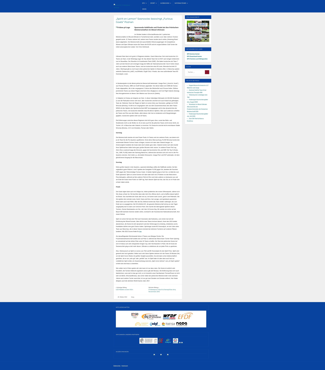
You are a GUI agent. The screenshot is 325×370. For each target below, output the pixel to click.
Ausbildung (164, 3)
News (144, 9)
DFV (143, 3)
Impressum (125, 365)
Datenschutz (117, 365)
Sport (152, 3)
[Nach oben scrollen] (321, 366)
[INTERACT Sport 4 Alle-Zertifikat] (154, 355)
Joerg (132, 297)
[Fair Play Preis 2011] (168, 355)
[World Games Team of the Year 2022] (161, 355)
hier (140, 231)
